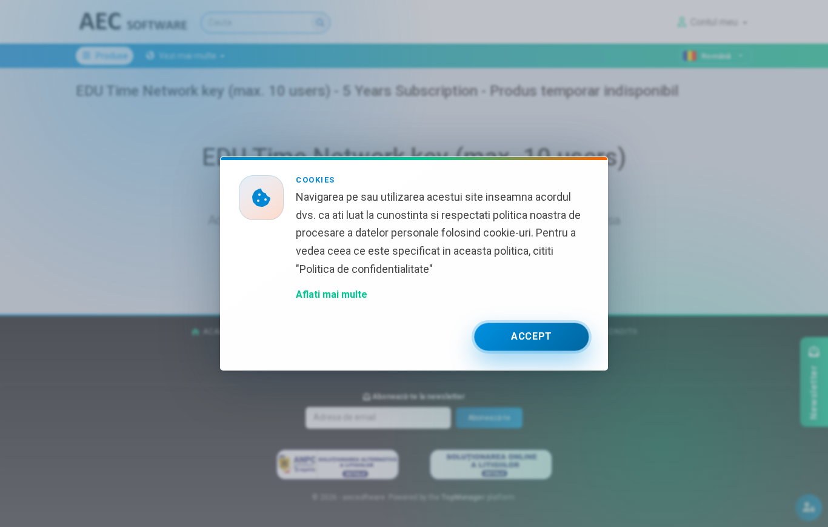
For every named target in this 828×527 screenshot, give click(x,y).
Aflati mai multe (331, 294)
